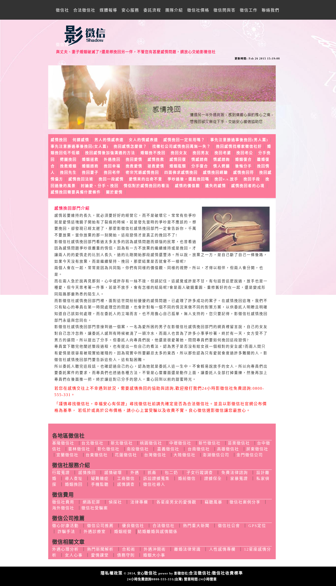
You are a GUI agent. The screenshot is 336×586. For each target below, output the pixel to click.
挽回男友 (201, 153)
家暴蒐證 (239, 478)
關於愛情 (114, 192)
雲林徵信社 (79, 449)
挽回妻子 (90, 172)
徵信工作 (249, 10)
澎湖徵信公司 (216, 455)
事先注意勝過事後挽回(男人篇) (239, 140)
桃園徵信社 (151, 443)
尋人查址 (74, 478)
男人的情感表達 (109, 140)
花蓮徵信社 (126, 455)
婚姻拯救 (90, 159)
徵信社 (62, 10)
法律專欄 (139, 502)
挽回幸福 (112, 166)
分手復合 (199, 166)
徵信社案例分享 (244, 502)
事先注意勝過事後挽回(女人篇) (79, 146)
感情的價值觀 (187, 186)
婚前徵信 (187, 478)
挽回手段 (252, 179)
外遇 (134, 473)
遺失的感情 (215, 186)
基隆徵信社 (63, 443)
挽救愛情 (134, 166)
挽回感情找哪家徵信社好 (239, 146)
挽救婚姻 (68, 166)
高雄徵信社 (228, 449)
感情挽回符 (243, 172)
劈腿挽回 (68, 159)
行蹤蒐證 (61, 473)
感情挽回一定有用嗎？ (184, 140)
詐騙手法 (66, 531)
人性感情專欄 (222, 549)
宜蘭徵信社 (67, 455)
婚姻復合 (243, 159)
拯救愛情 (156, 166)
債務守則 (126, 555)
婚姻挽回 (74, 484)
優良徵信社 (133, 526)
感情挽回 (59, 140)
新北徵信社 (122, 443)
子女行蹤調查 (199, 473)
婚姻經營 (123, 531)
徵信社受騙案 (94, 508)
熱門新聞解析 (100, 549)
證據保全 (213, 478)
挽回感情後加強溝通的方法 (110, 153)
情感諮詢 (221, 159)
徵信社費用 (63, 502)
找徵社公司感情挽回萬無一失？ (181, 146)
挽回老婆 (222, 153)
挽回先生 (68, 172)
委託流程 (152, 10)
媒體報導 (108, 10)
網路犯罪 (91, 502)
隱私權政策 (112, 573)
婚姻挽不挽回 (153, 153)
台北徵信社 (92, 443)
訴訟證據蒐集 (156, 478)
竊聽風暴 (213, 502)
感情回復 (177, 159)
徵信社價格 (198, 10)
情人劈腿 (221, 166)
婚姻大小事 (154, 555)
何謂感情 (81, 140)
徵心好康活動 (65, 526)
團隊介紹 (174, 10)
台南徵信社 (199, 449)
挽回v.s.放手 (226, 179)
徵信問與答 (225, 10)
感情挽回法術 (80, 179)
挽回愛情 (134, 159)
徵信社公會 (229, 526)
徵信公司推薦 (100, 526)
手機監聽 (100, 484)
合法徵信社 (84, 10)
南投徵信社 (138, 449)
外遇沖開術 (155, 549)
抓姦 (152, 473)
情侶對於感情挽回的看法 (147, 186)
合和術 (128, 549)
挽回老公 (244, 153)
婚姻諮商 (90, 166)
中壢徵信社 (180, 443)
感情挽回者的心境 (248, 186)
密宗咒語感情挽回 (142, 172)
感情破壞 (113, 473)
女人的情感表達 (143, 140)
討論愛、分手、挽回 (100, 186)
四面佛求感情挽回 (181, 172)
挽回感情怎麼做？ (130, 146)
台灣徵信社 (155, 455)
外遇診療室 (95, 531)
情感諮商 (199, 159)
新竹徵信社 (210, 443)
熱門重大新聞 (196, 526)
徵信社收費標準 (227, 573)
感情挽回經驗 (215, 172)
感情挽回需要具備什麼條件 (76, 192)
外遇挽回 (112, 159)
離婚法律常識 (187, 549)
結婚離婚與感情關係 (158, 531)
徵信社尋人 (154, 484)
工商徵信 (126, 478)
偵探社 (115, 502)
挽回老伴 (112, 172)
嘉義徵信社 (168, 449)
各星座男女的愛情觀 (176, 502)
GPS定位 (257, 526)
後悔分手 (243, 166)
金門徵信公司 (249, 455)
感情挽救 (156, 159)
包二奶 (171, 473)
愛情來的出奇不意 (145, 179)
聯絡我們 (270, 10)
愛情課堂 (100, 555)
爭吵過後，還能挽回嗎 (188, 179)
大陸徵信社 (184, 455)
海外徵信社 (63, 508)
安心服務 (130, 10)
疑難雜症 (100, 478)
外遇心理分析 (65, 549)
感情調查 (126, 484)
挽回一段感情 (111, 179)
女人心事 (74, 555)
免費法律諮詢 (234, 473)
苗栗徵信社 (239, 443)
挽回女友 (179, 153)
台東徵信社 (97, 455)
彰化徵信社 (108, 449)
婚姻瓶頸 (177, 166)
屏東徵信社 (257, 449)
